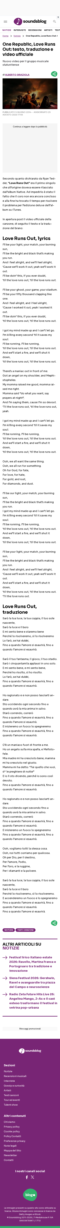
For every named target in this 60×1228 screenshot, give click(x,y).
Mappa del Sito (12, 1150)
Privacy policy (12, 1126)
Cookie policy (12, 1131)
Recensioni (35, 30)
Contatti (8, 1160)
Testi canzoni (25, 930)
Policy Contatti (12, 1136)
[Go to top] (53, 1217)
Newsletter (10, 1155)
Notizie (6, 30)
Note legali (10, 1145)
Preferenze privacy (14, 1141)
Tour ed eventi (12, 1100)
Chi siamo (9, 1122)
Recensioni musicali (15, 1076)
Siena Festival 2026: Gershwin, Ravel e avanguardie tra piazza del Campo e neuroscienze (32, 982)
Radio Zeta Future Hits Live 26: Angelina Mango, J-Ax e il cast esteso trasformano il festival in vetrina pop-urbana (33, 1001)
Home (5, 36)
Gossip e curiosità (14, 1085)
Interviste (20, 30)
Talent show (11, 1104)
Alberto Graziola (17, 74)
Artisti (48, 30)
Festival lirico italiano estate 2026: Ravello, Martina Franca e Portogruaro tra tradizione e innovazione (32, 964)
